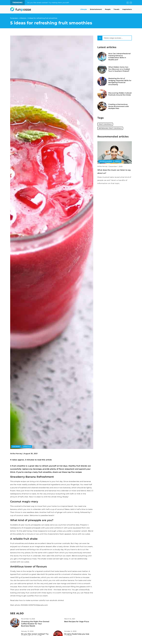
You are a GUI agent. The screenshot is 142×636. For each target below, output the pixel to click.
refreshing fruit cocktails (110, 128)
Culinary (16, 446)
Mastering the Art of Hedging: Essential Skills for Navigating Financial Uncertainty (119, 81)
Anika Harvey (16, 453)
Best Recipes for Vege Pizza (76, 622)
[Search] (99, 38)
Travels (116, 9)
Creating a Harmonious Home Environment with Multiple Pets (118, 106)
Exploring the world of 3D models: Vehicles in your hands (49, 3)
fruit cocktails (105, 124)
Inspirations (127, 9)
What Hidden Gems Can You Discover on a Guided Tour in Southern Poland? (119, 69)
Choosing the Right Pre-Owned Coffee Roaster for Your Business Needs (35, 624)
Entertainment (96, 9)
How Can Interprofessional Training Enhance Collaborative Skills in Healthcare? (119, 57)
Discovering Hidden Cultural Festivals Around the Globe (120, 94)
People (108, 9)
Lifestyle (83, 9)
